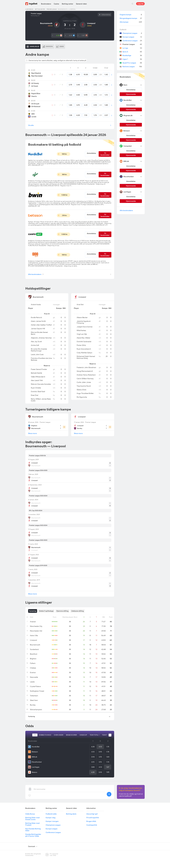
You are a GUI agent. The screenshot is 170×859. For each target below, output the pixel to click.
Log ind (140, 4)
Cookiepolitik (91, 825)
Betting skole (71, 814)
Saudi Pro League (132, 63)
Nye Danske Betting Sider (33, 830)
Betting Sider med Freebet (32, 824)
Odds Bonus (30, 814)
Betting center (67, 4)
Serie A (132, 52)
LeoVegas (35, 767)
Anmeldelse (91, 153)
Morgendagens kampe (131, 18)
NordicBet (35, 747)
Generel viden (81, 4)
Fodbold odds (51, 814)
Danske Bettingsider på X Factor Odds (33, 835)
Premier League (52, 9)
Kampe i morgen (52, 821)
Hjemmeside (29, 9)
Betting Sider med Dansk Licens (32, 818)
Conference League (132, 41)
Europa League (132, 37)
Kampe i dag (50, 818)
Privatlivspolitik (92, 818)
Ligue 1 (132, 59)
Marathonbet (37, 762)
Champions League (132, 33)
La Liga (132, 48)
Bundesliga (132, 55)
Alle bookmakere (36, 274)
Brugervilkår (91, 821)
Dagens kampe (131, 15)
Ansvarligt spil (92, 814)
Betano (34, 772)
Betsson (35, 752)
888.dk (34, 757)
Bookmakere (46, 4)
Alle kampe (131, 22)
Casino (56, 4)
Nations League (132, 66)
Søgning (132, 4)
